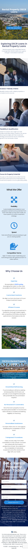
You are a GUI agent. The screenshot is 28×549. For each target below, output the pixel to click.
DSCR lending (19, 284)
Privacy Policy (22, 508)
